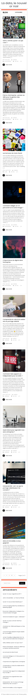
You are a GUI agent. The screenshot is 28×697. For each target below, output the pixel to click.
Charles (15, 59)
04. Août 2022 (7, 170)
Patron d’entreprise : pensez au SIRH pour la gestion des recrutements (14, 97)
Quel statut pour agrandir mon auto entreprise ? (13, 431)
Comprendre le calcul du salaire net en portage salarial (14, 320)
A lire (5, 172)
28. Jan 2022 (7, 284)
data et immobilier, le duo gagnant (12, 542)
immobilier (6, 564)
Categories (18, 12)
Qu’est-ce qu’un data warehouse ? (13, 602)
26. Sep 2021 (6, 338)
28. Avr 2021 (7, 450)
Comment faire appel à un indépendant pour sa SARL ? (12, 375)
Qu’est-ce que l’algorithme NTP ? (12, 594)
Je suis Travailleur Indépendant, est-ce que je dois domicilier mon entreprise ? (13, 638)
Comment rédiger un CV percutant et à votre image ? (13, 207)
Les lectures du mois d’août (12, 153)
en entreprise (7, 61)
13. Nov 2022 (7, 117)
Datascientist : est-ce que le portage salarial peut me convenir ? (13, 488)
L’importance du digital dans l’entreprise (13, 261)
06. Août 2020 (7, 505)
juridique (6, 340)
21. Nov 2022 (7, 59)
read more (9, 65)
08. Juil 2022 (7, 224)
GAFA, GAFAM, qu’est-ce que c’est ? (13, 42)
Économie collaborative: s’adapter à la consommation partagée (13, 612)
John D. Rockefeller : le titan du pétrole (13, 598)
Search (22, 583)
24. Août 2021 (7, 394)
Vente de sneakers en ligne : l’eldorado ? (14, 617)
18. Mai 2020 (6, 563)
